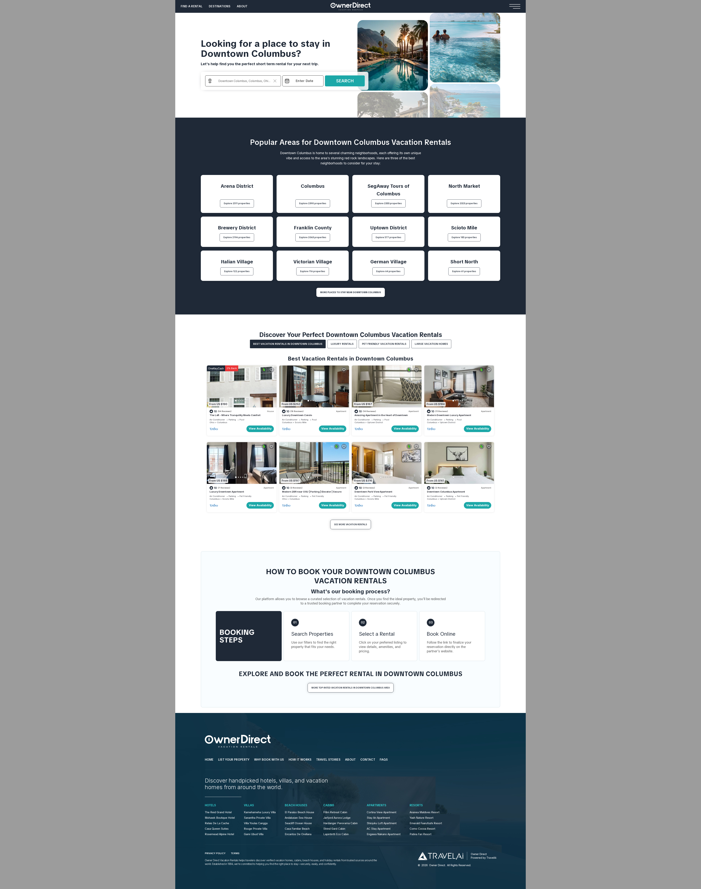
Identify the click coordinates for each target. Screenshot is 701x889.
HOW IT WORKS (300, 760)
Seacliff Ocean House (298, 823)
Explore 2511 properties (237, 203)
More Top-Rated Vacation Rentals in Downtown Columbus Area (350, 687)
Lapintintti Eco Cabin (336, 834)
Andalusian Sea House (298, 818)
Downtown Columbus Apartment (446, 491)
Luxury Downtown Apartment (227, 491)
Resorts (416, 805)
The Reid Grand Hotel (218, 812)
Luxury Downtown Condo (297, 415)
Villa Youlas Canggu (256, 823)
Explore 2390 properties (312, 203)
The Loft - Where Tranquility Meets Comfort (235, 415)
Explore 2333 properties (388, 203)
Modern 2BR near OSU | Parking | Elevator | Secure (311, 491)
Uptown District (375, 422)
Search (345, 81)
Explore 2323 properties (464, 203)
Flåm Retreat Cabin (335, 812)
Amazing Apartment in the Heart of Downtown (381, 415)
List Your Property (234, 760)
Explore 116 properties (312, 271)
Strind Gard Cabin (334, 829)
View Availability (260, 428)
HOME (209, 760)
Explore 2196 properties (236, 237)
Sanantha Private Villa (257, 818)
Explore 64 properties (388, 271)
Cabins (328, 805)
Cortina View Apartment (381, 812)
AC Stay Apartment (378, 829)
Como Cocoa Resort (422, 829)
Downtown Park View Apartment (373, 491)
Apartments (376, 805)
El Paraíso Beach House (299, 812)
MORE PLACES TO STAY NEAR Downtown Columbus (350, 292)
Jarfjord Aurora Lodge (336, 818)
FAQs (384, 760)
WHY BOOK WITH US (269, 760)
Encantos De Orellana (298, 834)
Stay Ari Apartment (378, 818)
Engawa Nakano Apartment (384, 834)
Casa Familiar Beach (297, 829)
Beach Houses (296, 805)
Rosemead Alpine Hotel (219, 834)
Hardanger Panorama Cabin (340, 823)
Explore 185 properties (464, 237)
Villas (249, 805)
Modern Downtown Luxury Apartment (449, 415)
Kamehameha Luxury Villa (260, 812)
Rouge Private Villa (255, 829)
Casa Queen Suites (217, 829)
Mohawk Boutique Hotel (220, 818)
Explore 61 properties (464, 271)
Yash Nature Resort (421, 818)
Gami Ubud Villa (253, 834)
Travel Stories (328, 760)
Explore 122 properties (237, 271)
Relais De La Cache (217, 823)
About (242, 6)
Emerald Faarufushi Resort (426, 823)
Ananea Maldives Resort (424, 812)
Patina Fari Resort (420, 834)
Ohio (212, 422)
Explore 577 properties (388, 237)
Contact (367, 760)
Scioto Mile (301, 422)
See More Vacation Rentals (350, 524)
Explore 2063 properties (312, 237)
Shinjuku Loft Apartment (382, 823)
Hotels (210, 805)
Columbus (222, 422)
